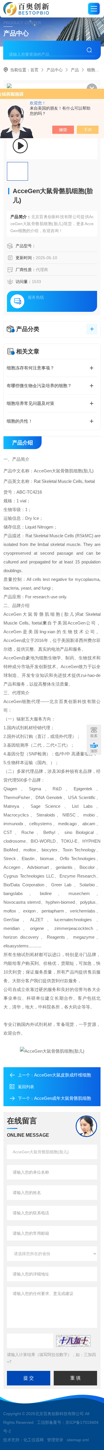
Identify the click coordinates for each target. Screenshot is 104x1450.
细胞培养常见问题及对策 (30, 403)
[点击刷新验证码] (73, 1341)
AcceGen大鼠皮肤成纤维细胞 (62, 1074)
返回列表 (26, 1086)
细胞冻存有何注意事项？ (30, 367)
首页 (34, 69)
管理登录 (55, 1439)
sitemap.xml (78, 1439)
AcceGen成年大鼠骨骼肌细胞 (62, 1098)
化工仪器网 (33, 1439)
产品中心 (55, 69)
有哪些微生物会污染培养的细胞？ (39, 385)
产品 (75, 69)
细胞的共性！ (20, 421)
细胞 (91, 69)
